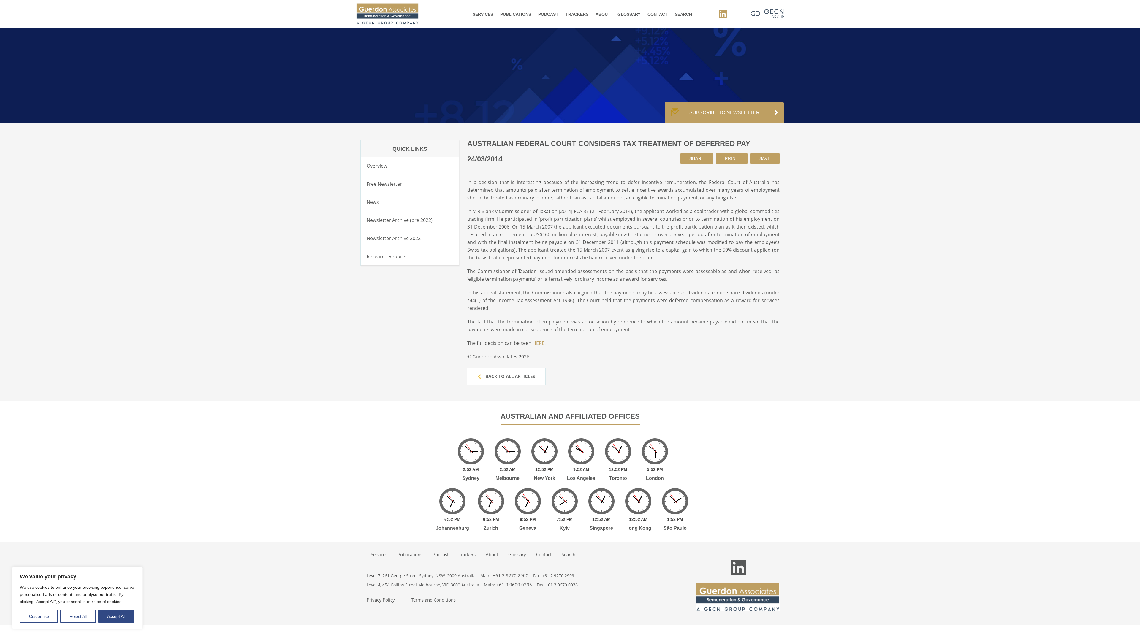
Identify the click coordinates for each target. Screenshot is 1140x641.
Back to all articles (509, 376)
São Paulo (675, 528)
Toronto (618, 478)
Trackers (577, 14)
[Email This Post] (696, 158)
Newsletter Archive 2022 (394, 238)
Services (483, 14)
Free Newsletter (384, 184)
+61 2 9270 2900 (510, 575)
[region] (77, 598)
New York (544, 478)
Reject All (78, 616)
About (603, 14)
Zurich (491, 528)
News (373, 202)
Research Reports (386, 256)
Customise (39, 616)
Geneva (527, 528)
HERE (538, 343)
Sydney (470, 478)
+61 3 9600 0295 (514, 585)
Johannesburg (452, 528)
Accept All (116, 616)
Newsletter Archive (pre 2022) (400, 220)
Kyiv (565, 528)
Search (683, 14)
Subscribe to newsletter (724, 112)
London (655, 478)
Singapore (601, 528)
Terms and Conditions (433, 600)
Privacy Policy (381, 600)
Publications (515, 14)
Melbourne (507, 478)
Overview (377, 166)
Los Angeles (581, 478)
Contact (657, 14)
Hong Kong (638, 528)
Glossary (629, 14)
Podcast (548, 14)
